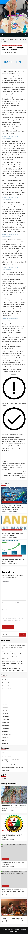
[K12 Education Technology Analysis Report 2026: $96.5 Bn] (14, 523)
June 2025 (5, 707)
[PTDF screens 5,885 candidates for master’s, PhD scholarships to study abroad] (14, 823)
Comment (5, 581)
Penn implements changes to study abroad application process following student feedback (13, 647)
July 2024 (4, 740)
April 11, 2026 (10, 894)
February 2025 (6, 719)
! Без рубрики (6, 753)
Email (17, 602)
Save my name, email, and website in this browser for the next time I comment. (13, 620)
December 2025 (6, 689)
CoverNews (23, 929)
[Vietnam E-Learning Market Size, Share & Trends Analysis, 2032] (14, 549)
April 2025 (5, 713)
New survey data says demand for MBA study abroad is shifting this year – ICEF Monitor (13, 663)
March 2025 (5, 716)
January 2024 (5, 743)
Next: (15, 474)
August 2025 (5, 701)
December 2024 (6, 725)
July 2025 (4, 704)
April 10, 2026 (10, 921)
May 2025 (5, 710)
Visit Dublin (4, 778)
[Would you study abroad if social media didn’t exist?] (14, 852)
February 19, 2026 (11, 511)
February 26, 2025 (12, 52)
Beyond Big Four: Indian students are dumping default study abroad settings (12, 669)
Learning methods (7, 756)
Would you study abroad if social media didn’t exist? (12, 657)
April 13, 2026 (10, 839)
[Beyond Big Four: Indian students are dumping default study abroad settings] (14, 907)
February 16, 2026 (11, 563)
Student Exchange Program (9, 764)
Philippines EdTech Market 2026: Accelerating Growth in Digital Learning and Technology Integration (13, 507)
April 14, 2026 (10, 810)
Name (4, 602)
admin (5, 52)
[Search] (25, 35)
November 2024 (6, 728)
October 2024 (6, 731)
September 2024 (6, 734)
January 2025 (5, 722)
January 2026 (5, 686)
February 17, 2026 (11, 537)
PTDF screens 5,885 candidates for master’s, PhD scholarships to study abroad (13, 652)
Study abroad (5, 770)
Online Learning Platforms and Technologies (12, 45)
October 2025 (6, 695)
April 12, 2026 (10, 866)
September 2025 (6, 698)
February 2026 (6, 683)
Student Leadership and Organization (12, 767)
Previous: (13, 465)
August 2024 (5, 737)
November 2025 (6, 692)
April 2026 (5, 680)
